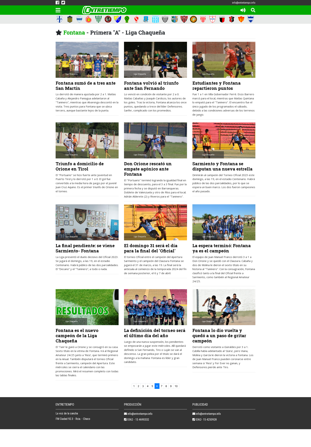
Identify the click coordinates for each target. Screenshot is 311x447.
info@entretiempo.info (243, 2)
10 (176, 386)
